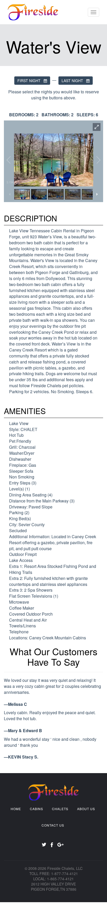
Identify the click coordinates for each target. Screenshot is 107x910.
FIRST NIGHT (30, 80)
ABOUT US (86, 808)
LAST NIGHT (74, 80)
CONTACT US (53, 825)
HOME (16, 808)
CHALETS (60, 808)
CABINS (36, 808)
